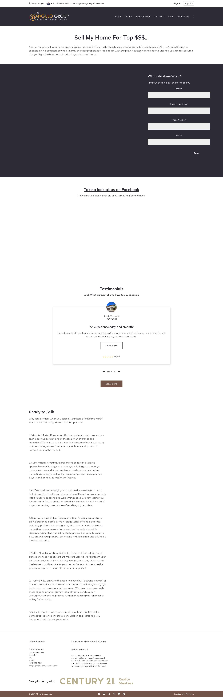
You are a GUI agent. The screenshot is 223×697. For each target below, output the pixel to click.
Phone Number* (179, 120)
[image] (111, 307)
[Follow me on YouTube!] (104, 694)
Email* (179, 135)
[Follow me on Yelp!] (109, 694)
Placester (190, 694)
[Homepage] (49, 16)
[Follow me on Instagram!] (114, 694)
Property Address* (179, 104)
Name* (179, 88)
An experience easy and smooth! (111, 327)
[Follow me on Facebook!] (99, 694)
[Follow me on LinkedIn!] (119, 694)
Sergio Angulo (42, 681)
